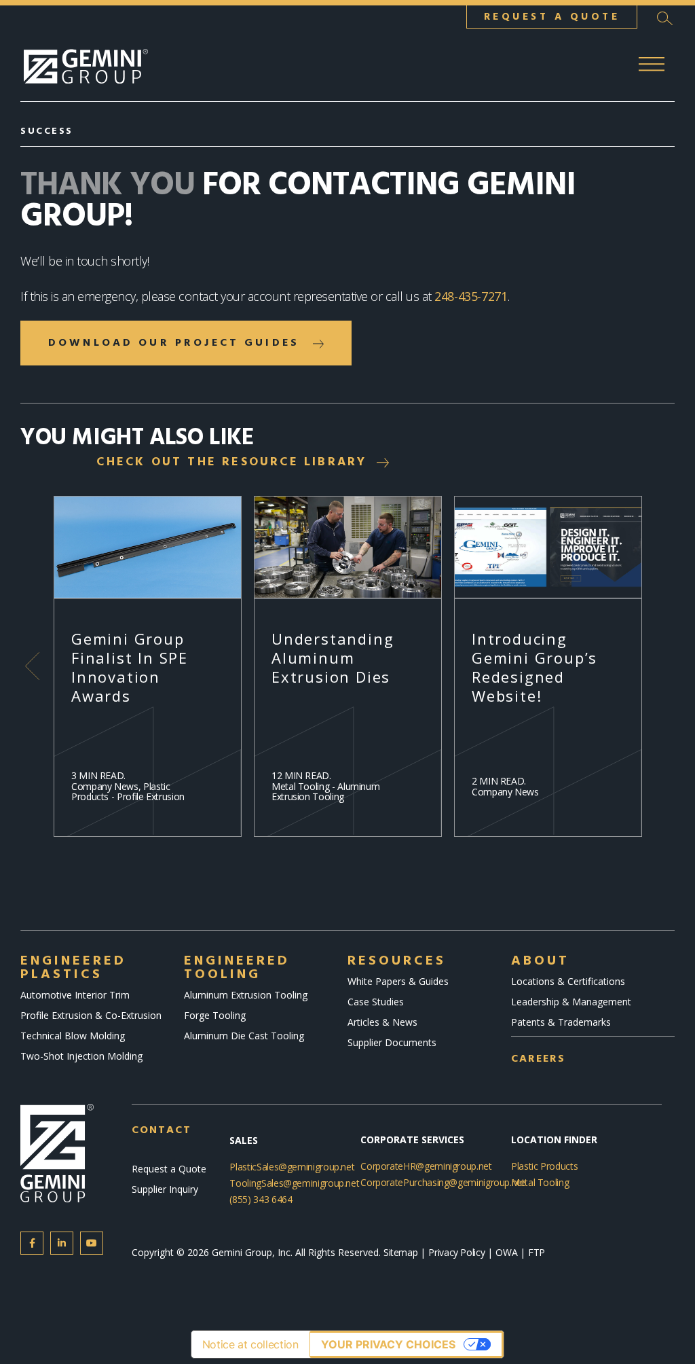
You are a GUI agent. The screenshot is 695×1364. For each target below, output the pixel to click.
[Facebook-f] (31, 1243)
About (540, 961)
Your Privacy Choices (388, 1344)
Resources (397, 961)
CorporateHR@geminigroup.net (425, 1166)
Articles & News (382, 1022)
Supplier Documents (392, 1042)
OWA (507, 1252)
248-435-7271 (471, 296)
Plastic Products (544, 1166)
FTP (536, 1252)
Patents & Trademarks (561, 1022)
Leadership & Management (571, 1001)
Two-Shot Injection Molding (81, 1055)
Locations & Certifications (568, 981)
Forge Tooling (215, 1015)
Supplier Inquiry (165, 1189)
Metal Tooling (540, 1182)
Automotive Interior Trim (75, 994)
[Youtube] (91, 1243)
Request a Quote (169, 1168)
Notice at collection (250, 1344)
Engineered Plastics (73, 968)
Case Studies (376, 1001)
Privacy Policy (456, 1252)
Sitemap (400, 1252)
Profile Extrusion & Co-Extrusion (91, 1015)
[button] (664, 18)
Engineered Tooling (237, 968)
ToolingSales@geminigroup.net (294, 1183)
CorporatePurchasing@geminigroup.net (442, 1182)
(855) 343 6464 (260, 1199)
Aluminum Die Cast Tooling (244, 1035)
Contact (161, 1130)
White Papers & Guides (398, 981)
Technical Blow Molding (72, 1035)
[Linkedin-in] (61, 1243)
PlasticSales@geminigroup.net (291, 1166)
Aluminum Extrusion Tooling (245, 994)
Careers (538, 1059)
